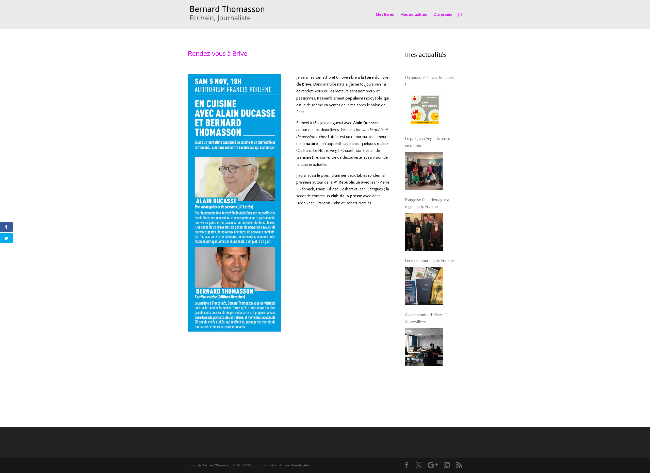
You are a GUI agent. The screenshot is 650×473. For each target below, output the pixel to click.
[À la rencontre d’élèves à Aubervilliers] (424, 347)
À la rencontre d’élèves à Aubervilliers (426, 318)
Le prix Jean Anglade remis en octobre (427, 142)
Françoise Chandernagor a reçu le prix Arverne (427, 203)
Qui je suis (442, 15)
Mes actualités (413, 15)
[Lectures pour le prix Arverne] (424, 286)
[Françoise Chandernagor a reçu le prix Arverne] (424, 232)
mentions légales (297, 465)
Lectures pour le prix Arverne (429, 260)
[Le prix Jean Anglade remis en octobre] (424, 171)
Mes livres (385, 15)
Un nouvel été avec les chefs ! (429, 81)
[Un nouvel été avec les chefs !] (424, 110)
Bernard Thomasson (217, 465)
